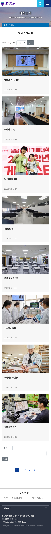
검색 (5, 459)
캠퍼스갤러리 (9, 25)
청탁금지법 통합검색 (13, 498)
